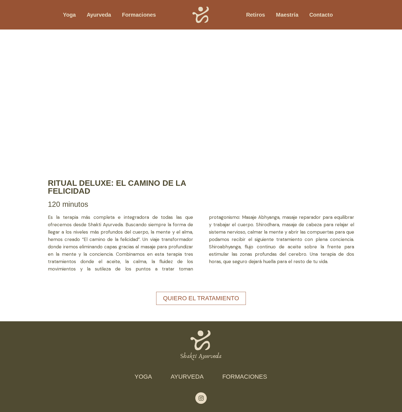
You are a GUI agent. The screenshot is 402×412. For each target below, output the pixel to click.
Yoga (69, 15)
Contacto (321, 15)
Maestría (287, 15)
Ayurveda (99, 15)
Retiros (255, 15)
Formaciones (139, 15)
